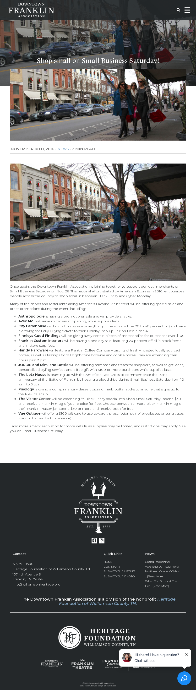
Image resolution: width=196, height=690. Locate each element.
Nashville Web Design (94, 686)
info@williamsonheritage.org (36, 584)
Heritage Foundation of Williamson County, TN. (117, 601)
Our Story (112, 566)
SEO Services (110, 686)
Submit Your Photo (119, 576)
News (63, 149)
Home (108, 562)
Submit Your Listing (119, 571)
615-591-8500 (23, 564)
